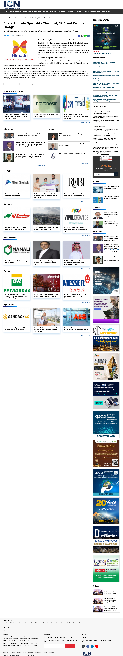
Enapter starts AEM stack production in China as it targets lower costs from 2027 (105, 130)
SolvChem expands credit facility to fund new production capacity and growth (104, 112)
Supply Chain (50, 622)
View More (85, 123)
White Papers (106, 11)
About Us (5, 652)
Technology (43, 622)
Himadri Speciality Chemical (11, 84)
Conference (12, 630)
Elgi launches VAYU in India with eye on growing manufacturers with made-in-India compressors (16, 116)
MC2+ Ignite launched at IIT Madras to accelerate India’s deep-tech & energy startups (105, 134)
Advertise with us (21, 652)
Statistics (25, 630)
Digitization (70, 11)
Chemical (18, 11)
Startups (75, 622)
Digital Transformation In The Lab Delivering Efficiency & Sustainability (111, 188)
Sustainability (34, 622)
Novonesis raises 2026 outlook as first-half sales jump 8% (46, 115)
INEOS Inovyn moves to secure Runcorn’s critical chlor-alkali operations (46, 228)
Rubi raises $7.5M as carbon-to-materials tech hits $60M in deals (74, 194)
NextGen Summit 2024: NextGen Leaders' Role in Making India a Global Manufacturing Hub (110, 600)
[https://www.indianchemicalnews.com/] (92, 653)
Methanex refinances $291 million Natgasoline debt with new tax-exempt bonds (105, 117)
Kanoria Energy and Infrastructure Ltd (35, 84)
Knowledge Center (34, 630)
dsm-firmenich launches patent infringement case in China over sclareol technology (76, 116)
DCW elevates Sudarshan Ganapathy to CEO (72, 153)
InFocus (52, 11)
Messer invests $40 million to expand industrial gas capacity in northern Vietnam (75, 296)
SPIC (22, 84)
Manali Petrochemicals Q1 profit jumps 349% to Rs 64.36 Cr (16, 261)
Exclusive (61, 11)
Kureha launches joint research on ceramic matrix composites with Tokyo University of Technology (105, 143)
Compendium (94, 11)
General (11, 18)
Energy (45, 11)
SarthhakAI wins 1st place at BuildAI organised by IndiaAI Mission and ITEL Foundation (45, 195)
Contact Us (12, 652)
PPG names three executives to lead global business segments (72, 134)
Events (85, 11)
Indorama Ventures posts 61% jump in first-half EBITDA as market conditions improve (45, 262)
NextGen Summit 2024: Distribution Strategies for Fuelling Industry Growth (110, 608)
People (51, 129)
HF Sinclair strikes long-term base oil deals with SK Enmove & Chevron (16, 228)
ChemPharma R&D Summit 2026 (102, 52)
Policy (78, 11)
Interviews (8, 129)
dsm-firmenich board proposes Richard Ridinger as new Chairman (74, 144)
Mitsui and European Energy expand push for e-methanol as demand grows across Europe (104, 139)
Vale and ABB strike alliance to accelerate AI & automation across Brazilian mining (76, 328)
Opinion (5, 630)
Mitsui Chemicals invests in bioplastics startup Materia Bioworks (16, 194)
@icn (84, 637)
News (12, 11)
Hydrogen (37, 11)
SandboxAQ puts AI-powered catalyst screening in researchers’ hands (16, 328)
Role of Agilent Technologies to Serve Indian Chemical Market (111, 198)
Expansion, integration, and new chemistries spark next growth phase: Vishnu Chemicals (30, 134)
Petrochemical (28, 11)
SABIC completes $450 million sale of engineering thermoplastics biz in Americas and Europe (75, 262)
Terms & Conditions (49, 652)
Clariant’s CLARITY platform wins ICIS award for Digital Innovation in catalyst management (45, 329)
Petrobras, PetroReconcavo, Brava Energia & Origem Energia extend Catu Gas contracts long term (16, 296)
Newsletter (30, 652)
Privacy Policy (38, 652)
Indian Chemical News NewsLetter (58, 637)
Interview (19, 630)
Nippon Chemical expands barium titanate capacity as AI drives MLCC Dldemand (105, 148)
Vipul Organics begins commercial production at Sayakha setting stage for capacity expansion (76, 229)
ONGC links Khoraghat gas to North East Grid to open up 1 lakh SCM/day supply (46, 295)
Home (6, 11)
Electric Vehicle (60, 622)
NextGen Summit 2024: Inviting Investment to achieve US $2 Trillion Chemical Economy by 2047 (111, 591)
